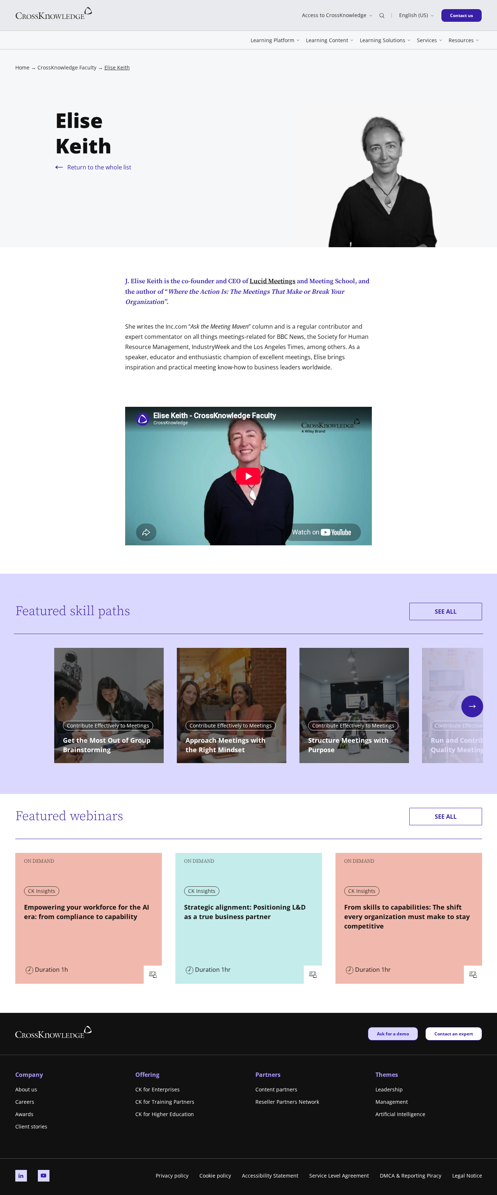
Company (29, 1075)
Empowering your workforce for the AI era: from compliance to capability (86, 912)
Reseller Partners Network (287, 1101)
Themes (386, 1075)
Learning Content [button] (327, 40)
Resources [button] (461, 40)
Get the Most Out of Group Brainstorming (106, 745)
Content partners (276, 1089)
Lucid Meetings (272, 281)
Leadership (389, 1089)
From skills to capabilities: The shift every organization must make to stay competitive (407, 916)
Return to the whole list (99, 167)
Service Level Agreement (339, 1175)
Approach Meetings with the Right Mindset (226, 745)
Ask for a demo (393, 1033)
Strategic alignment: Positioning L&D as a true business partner (245, 912)
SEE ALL (446, 611)
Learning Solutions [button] (382, 40)
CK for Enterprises (157, 1089)
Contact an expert (453, 1033)
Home (22, 67)
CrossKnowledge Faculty (66, 67)
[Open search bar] (382, 15)
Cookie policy (215, 1175)
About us (26, 1089)
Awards (24, 1114)
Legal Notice (467, 1175)
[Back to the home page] (53, 12)
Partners (268, 1075)
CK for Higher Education (164, 1114)
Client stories (31, 1126)
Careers (24, 1101)
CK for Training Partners (164, 1101)
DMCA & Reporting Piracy (410, 1175)
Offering (147, 1075)
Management (391, 1101)
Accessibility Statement (270, 1175)
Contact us (464, 15)
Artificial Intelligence (400, 1114)
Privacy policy (172, 1175)
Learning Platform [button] (272, 40)
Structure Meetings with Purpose (348, 745)
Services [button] (427, 40)
